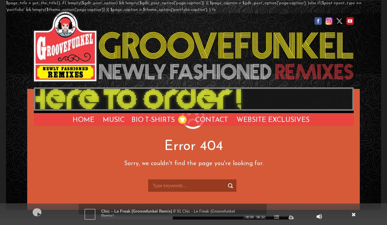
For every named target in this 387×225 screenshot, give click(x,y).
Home (83, 120)
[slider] (195, 218)
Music (114, 120)
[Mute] (319, 217)
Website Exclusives (273, 120)
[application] (193, 214)
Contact (211, 120)
